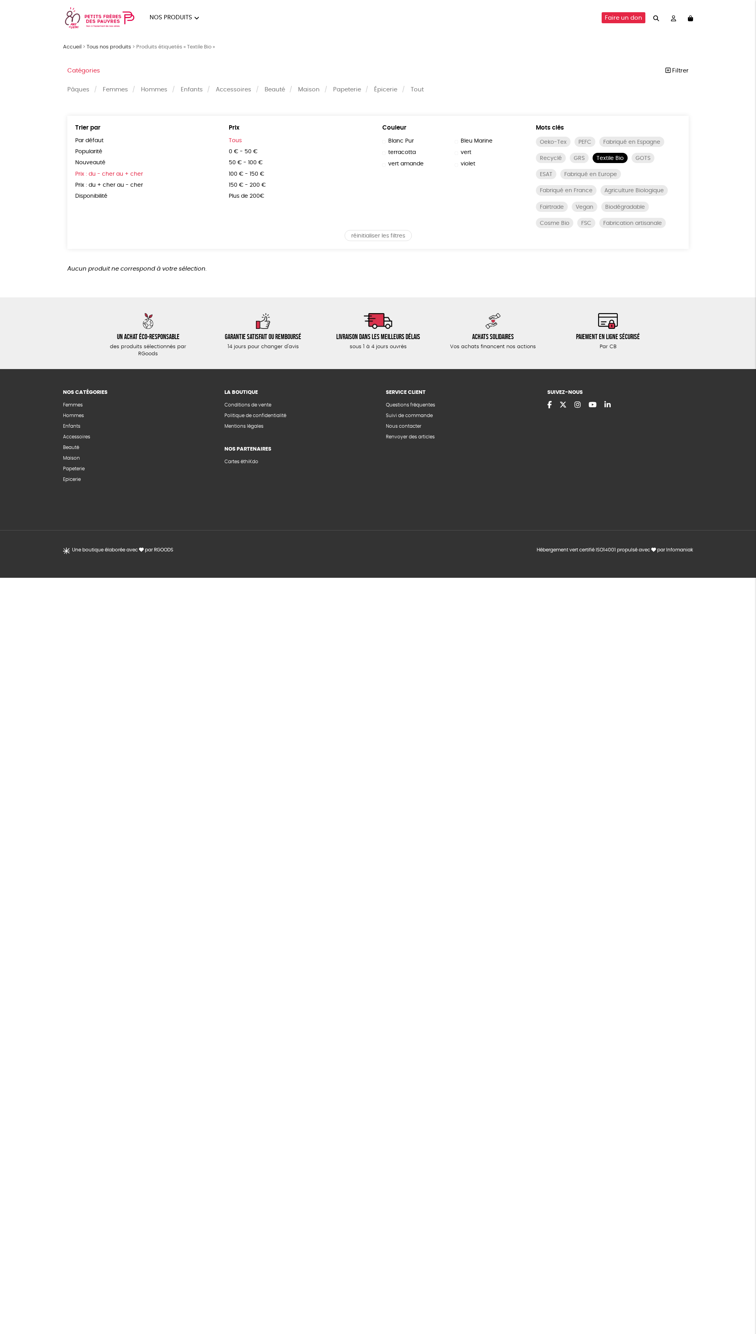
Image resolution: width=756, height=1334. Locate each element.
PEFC (584, 142)
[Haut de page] (740, 1302)
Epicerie (72, 479)
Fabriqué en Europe (590, 174)
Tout (417, 90)
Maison (309, 90)
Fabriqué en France (566, 190)
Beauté (275, 90)
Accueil (72, 47)
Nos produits (171, 17)
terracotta (402, 152)
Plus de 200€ (246, 196)
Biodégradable (625, 207)
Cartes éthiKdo (241, 461)
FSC (586, 223)
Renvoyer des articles (410, 436)
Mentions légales (243, 426)
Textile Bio (610, 158)
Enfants (192, 90)
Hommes (154, 90)
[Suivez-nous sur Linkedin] (607, 405)
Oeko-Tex (553, 142)
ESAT (546, 174)
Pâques (78, 90)
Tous (235, 140)
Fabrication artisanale (632, 223)
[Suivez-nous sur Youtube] (593, 405)
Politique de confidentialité (255, 415)
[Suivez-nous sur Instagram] (577, 405)
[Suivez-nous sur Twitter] (563, 405)
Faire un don (623, 18)
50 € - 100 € (246, 162)
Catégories (83, 71)
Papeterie (347, 90)
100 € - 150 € (246, 174)
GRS (579, 158)
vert (466, 152)
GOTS (643, 158)
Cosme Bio (554, 223)
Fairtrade (552, 207)
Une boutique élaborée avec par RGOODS (122, 549)
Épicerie (385, 90)
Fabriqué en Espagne (631, 142)
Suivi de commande (409, 415)
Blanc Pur (401, 141)
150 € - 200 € (247, 185)
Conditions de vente (247, 405)
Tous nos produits (109, 47)
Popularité (88, 151)
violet (468, 164)
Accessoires (233, 90)
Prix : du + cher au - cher (109, 185)
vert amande (406, 164)
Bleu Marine (477, 141)
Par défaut (89, 140)
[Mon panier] (690, 17)
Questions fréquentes (410, 405)
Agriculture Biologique (634, 190)
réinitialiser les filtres (378, 236)
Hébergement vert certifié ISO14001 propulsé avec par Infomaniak (615, 549)
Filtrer (680, 71)
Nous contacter (403, 426)
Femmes (115, 90)
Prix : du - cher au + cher (109, 174)
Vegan (584, 207)
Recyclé (551, 158)
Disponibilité (91, 196)
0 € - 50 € (243, 151)
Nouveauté (90, 162)
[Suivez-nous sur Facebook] (549, 405)
